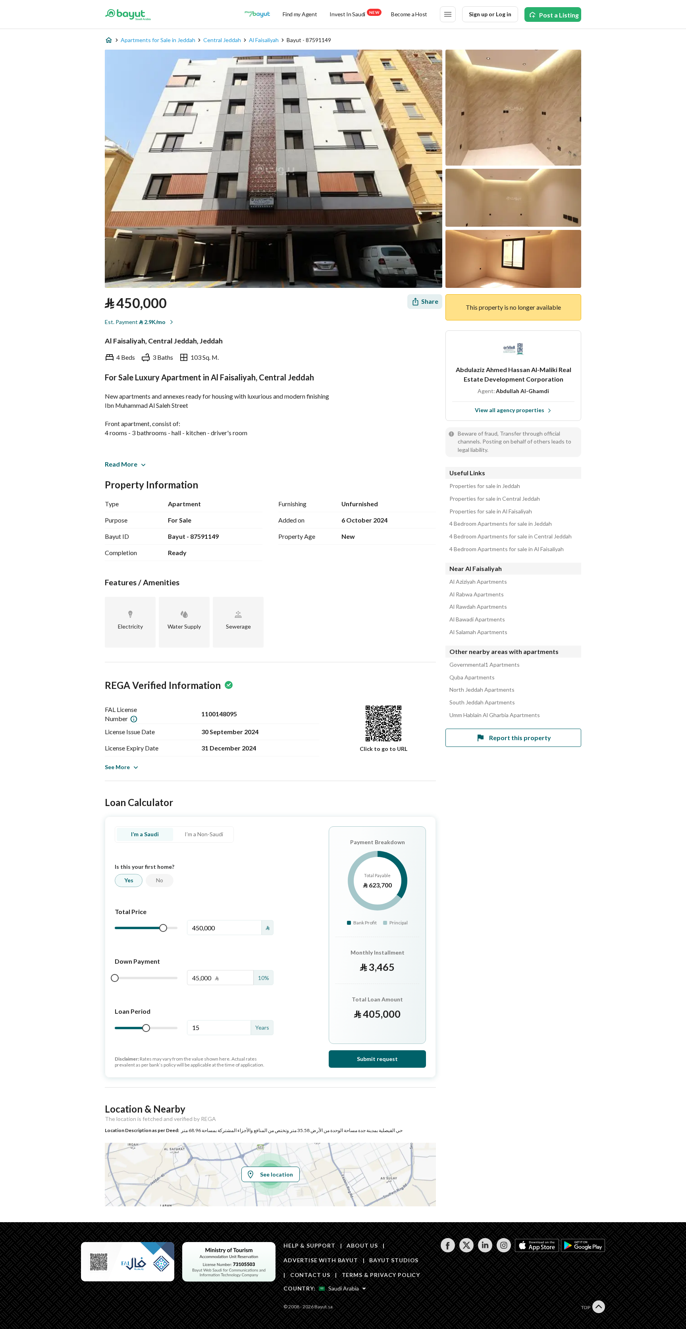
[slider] (163, 928)
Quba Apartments (472, 677)
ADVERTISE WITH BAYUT (320, 1260)
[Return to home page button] (128, 14)
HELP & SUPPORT (309, 1245)
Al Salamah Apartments (478, 632)
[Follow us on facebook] (447, 1250)
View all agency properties (509, 410)
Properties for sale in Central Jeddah (494, 499)
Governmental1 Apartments (484, 665)
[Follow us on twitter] (466, 1250)
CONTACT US (310, 1274)
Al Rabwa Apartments (476, 594)
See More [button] (117, 767)
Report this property (520, 737)
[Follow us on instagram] (503, 1250)
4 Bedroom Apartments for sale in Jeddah (500, 524)
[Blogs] (257, 14)
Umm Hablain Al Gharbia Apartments (494, 715)
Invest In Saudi (354, 13)
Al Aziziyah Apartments (478, 582)
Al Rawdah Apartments (478, 607)
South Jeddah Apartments (482, 702)
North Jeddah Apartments (481, 690)
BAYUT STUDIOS (393, 1260)
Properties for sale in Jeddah (484, 486)
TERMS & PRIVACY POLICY (381, 1274)
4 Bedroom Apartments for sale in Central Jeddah (510, 536)
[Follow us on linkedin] (485, 1250)
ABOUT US (362, 1245)
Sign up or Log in (490, 14)
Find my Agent (300, 14)
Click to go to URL (383, 748)
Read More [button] (121, 464)
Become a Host (409, 14)
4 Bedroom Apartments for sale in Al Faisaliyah (506, 549)
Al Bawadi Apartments (477, 619)
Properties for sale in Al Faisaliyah (490, 511)
